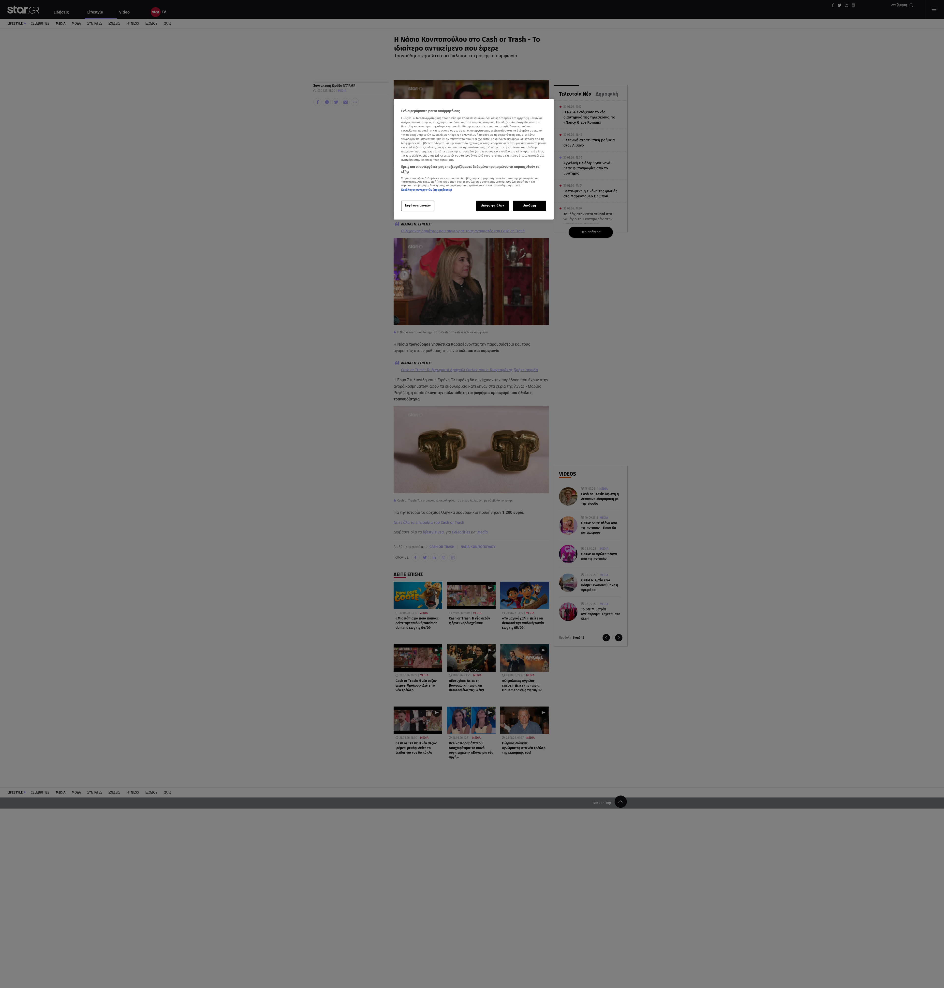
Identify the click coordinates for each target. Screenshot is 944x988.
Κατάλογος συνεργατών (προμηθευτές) (426, 190)
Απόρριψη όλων (492, 205)
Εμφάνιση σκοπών (418, 205)
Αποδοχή (529, 205)
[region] (474, 159)
